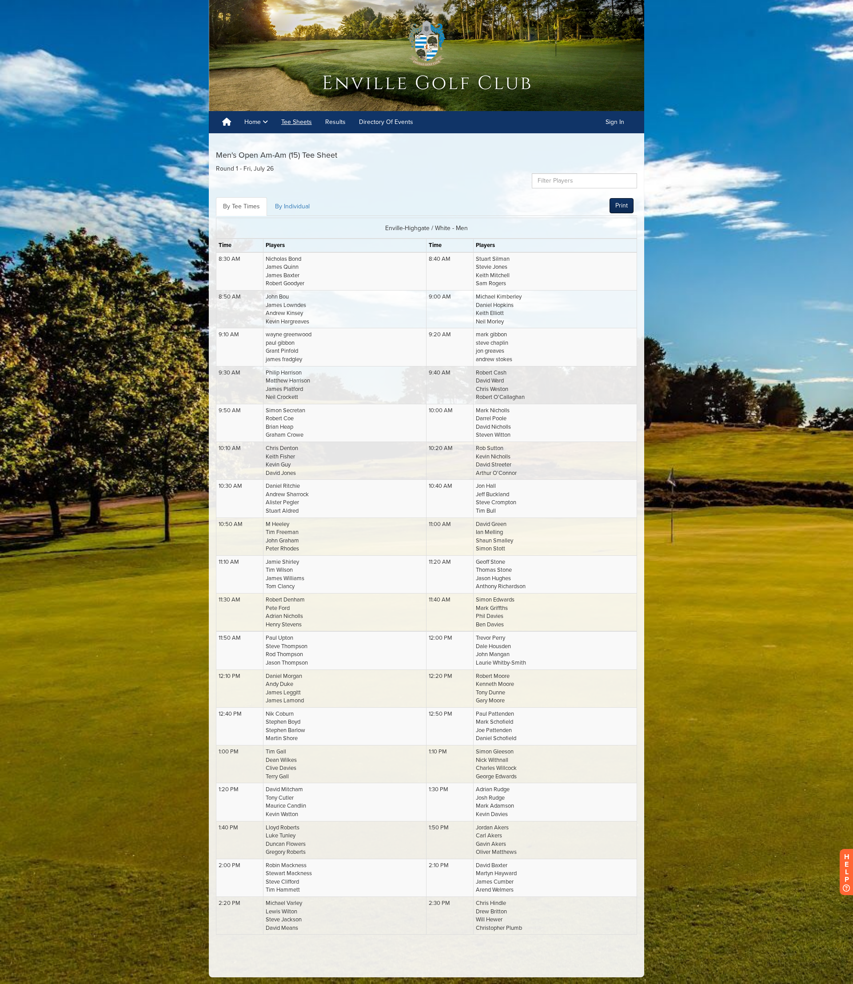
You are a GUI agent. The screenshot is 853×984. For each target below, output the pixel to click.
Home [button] (253, 122)
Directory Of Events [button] (386, 122)
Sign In (615, 122)
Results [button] (335, 122)
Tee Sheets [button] (296, 122)
